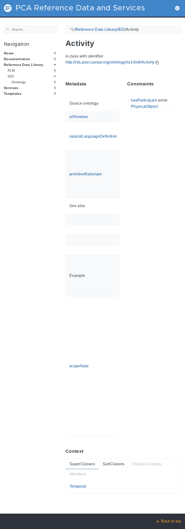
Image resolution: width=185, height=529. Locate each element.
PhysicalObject (144, 106)
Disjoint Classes (146, 464)
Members (78, 474)
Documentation (17, 59)
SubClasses (113, 464)
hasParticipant (144, 100)
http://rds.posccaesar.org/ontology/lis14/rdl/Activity (110, 62)
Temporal (78, 486)
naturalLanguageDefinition (93, 136)
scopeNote (79, 366)
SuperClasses (82, 464)
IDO (11, 76)
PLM (11, 70)
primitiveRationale (85, 174)
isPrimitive (78, 117)
